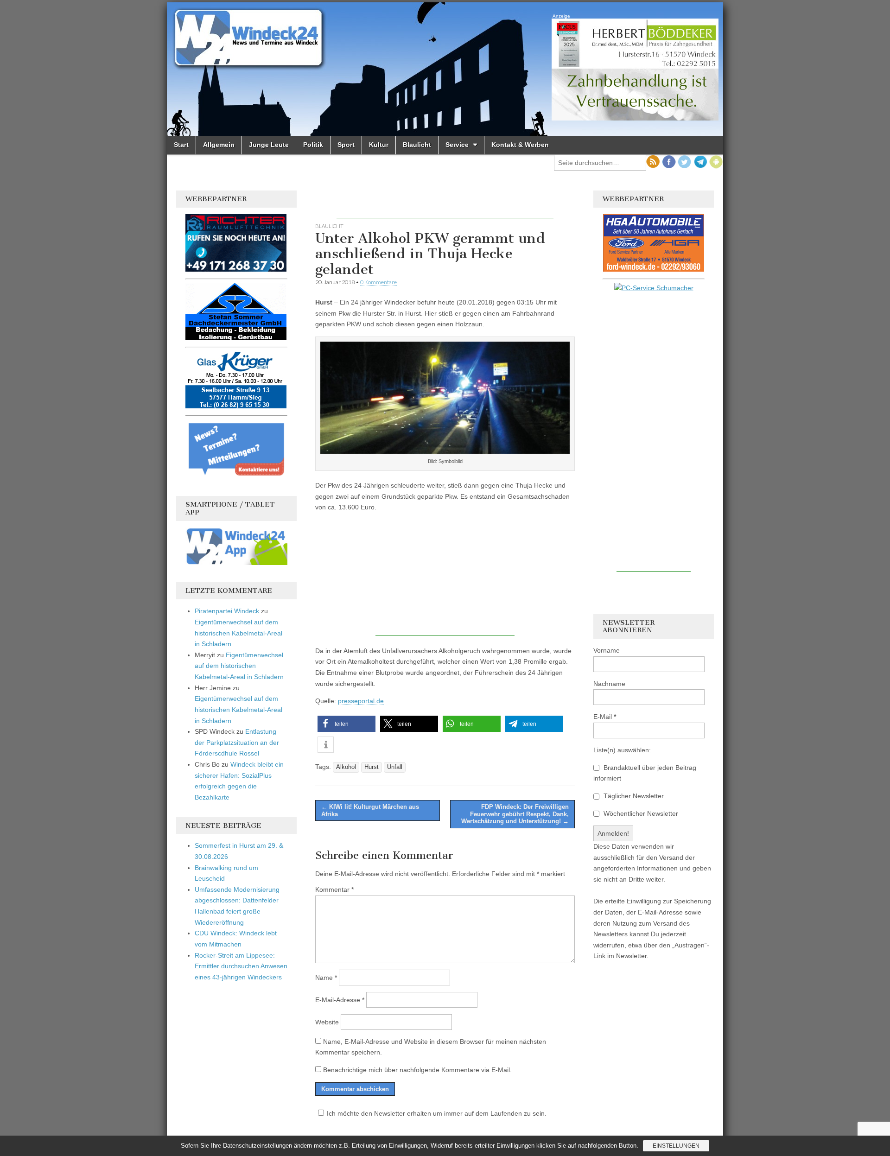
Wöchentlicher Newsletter (640, 813)
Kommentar (334, 889)
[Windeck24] (445, 69)
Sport (346, 144)
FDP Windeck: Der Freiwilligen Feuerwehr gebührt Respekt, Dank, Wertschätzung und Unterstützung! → (515, 814)
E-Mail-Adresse (339, 1000)
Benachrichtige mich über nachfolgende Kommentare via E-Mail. (417, 1069)
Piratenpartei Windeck (227, 611)
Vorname (606, 650)
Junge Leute (269, 144)
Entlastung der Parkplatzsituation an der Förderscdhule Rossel (237, 742)
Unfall (394, 767)
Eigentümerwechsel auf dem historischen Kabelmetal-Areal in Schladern (238, 633)
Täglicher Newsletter (633, 796)
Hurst (371, 767)
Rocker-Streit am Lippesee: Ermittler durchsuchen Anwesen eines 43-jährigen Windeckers (241, 966)
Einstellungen (676, 1146)
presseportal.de (361, 701)
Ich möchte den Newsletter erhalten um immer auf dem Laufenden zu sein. (437, 1113)
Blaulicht (417, 144)
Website (327, 1022)
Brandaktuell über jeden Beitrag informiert (644, 773)
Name (326, 977)
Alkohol (346, 767)
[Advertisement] (445, 204)
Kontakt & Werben (520, 144)
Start (181, 144)
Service (457, 144)
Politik (313, 144)
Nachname (609, 683)
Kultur (378, 144)
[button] (346, 724)
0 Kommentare (378, 282)
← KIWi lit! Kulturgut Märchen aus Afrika (370, 810)
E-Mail (604, 716)
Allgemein (219, 144)
